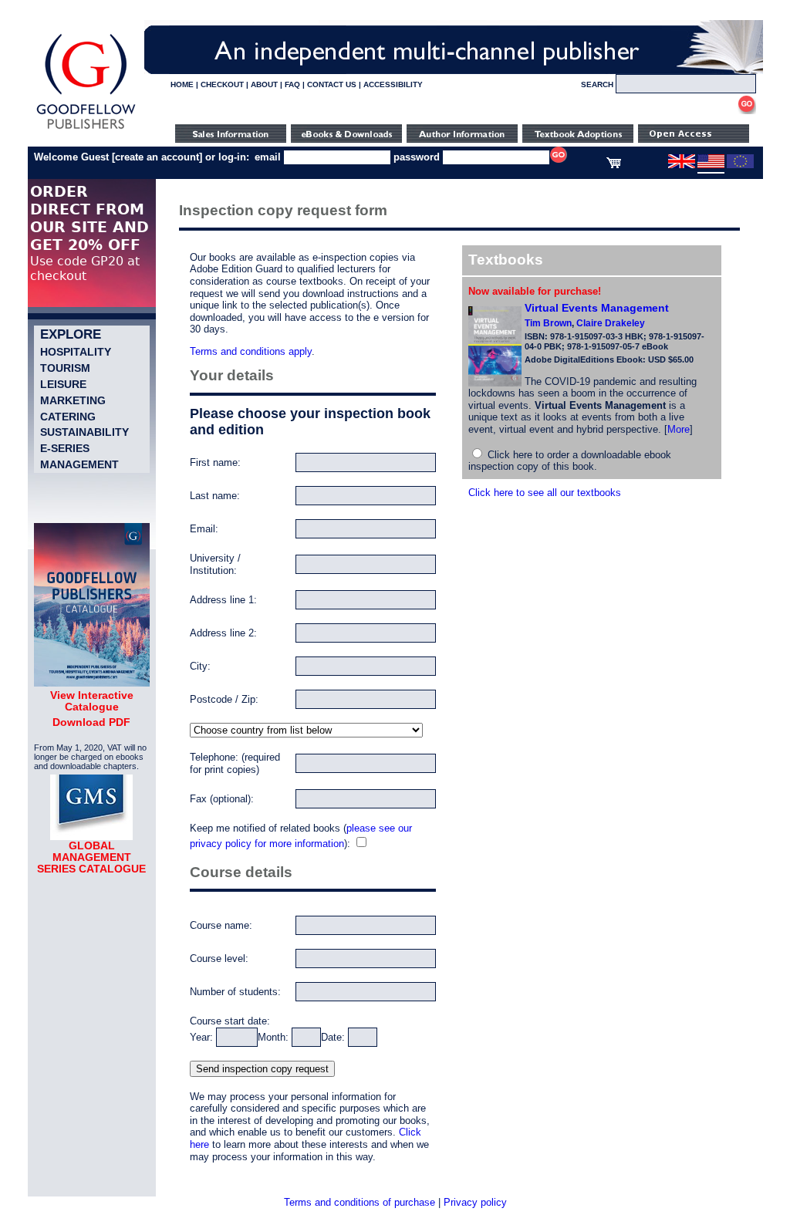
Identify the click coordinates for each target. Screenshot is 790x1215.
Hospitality (75, 352)
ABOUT (264, 84)
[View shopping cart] (613, 165)
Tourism (65, 368)
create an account (157, 157)
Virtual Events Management (597, 308)
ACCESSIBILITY (393, 84)
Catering (68, 416)
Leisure (63, 384)
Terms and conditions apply (251, 351)
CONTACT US (331, 84)
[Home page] (86, 129)
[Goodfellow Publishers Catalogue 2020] (92, 683)
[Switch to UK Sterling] (681, 165)
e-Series (64, 448)
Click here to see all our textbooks (544, 492)
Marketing (73, 400)
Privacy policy (475, 1202)
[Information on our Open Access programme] (693, 139)
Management (79, 464)
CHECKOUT (222, 84)
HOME (182, 84)
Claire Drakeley (610, 323)
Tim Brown (548, 323)
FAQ (292, 84)
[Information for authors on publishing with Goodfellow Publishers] (462, 139)
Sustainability (84, 432)
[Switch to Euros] (740, 165)
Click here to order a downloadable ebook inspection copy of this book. (569, 461)
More (678, 429)
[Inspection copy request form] (577, 139)
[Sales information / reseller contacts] (230, 139)
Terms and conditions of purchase (359, 1202)
